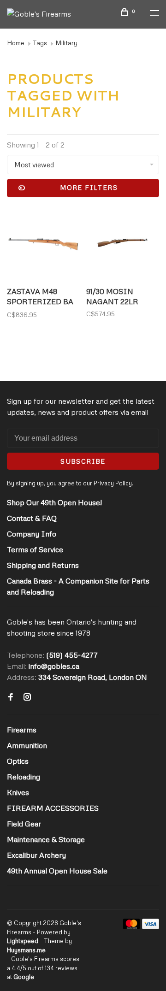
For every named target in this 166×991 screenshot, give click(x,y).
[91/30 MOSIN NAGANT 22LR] (122, 244)
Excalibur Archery (36, 855)
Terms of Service (35, 549)
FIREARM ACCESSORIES (53, 808)
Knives (18, 792)
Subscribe (83, 461)
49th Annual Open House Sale (57, 870)
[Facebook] (10, 697)
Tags (40, 43)
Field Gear (24, 823)
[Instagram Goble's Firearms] (27, 697)
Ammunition (27, 745)
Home (15, 43)
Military (66, 43)
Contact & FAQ (32, 518)
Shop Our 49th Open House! (54, 502)
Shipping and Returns (43, 565)
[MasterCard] (131, 926)
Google (23, 976)
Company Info (31, 533)
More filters (89, 187)
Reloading (23, 776)
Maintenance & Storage (46, 839)
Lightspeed (22, 940)
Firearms (21, 729)
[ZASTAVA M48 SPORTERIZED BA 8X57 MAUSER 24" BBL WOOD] (43, 244)
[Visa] (150, 926)
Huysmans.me (26, 950)
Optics (18, 761)
